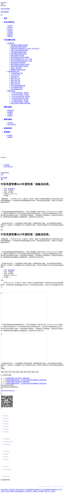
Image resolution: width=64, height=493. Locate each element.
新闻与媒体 (8, 119)
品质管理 (10, 34)
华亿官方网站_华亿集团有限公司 (15, 491)
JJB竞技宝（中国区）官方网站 (35, 491)
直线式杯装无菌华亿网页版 (19, 47)
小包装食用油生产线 (17, 73)
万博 (60, 489)
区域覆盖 (10, 112)
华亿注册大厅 (5, 489)
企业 (37, 372)
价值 (33, 372)
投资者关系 (8, 128)
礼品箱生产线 (15, 77)
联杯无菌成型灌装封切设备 (19, 54)
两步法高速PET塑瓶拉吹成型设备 (20, 103)
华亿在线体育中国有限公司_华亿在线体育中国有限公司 (41, 489)
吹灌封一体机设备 (16, 68)
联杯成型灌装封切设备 (17, 55)
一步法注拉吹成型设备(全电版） (20, 98)
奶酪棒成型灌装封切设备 (18, 69)
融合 (25, 372)
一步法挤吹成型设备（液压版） (20, 99)
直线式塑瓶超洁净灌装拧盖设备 (20, 64)
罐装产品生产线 (15, 84)
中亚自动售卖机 (5, 8)
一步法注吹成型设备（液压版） (20, 92)
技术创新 (10, 32)
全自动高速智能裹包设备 (18, 85)
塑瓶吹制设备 (11, 91)
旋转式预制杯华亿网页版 (18, 62)
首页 (5, 18)
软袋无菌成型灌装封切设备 (19, 52)
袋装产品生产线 (15, 82)
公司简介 (10, 25)
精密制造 (10, 36)
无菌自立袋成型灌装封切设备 (19, 50)
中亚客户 (10, 114)
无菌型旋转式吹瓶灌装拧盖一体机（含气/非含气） (25, 48)
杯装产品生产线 (15, 80)
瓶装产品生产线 (15, 78)
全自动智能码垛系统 (17, 87)
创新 (21, 372)
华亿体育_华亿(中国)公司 (17, 489)
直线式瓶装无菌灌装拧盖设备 (19, 45)
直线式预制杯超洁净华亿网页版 (20, 57)
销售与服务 (8, 107)
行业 (14, 372)
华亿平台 (47, 491)
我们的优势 (10, 110)
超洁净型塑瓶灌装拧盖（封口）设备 (21, 59)
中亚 (6, 372)
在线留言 (10, 115)
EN (1, 15)
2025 (29, 372)
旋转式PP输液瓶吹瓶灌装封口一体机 (21, 61)
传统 (18, 372)
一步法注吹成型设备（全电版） (20, 94)
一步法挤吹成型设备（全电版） (20, 101)
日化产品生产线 (15, 75)
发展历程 (10, 27)
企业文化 (10, 29)
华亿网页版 (10, 43)
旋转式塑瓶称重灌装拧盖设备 (19, 66)
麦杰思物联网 (5, 12)
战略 (2, 372)
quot (10, 372)
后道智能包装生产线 (13, 71)
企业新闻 (10, 123)
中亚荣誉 (10, 31)
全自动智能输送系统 (17, 89)
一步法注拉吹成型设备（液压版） (21, 96)
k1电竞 (3, 491)
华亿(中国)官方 (9, 22)
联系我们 (7, 132)
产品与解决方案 (10, 40)
